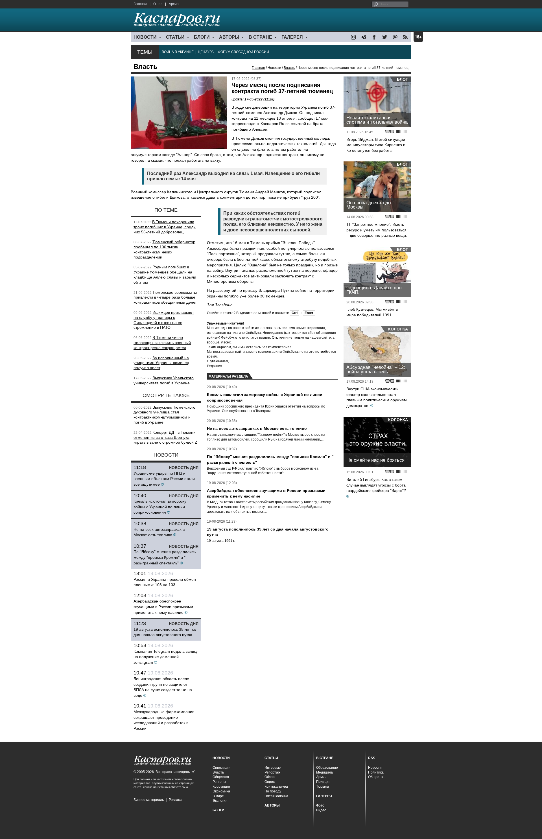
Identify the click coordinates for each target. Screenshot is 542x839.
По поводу (273, 791)
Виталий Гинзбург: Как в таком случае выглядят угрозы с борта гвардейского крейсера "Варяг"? (376, 485)
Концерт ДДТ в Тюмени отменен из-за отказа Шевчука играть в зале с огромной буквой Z (165, 437)
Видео (321, 810)
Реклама (175, 800)
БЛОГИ (202, 37)
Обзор (270, 777)
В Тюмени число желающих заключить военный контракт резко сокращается (162, 342)
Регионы (219, 782)
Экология (220, 801)
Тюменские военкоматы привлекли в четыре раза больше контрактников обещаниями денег (165, 297)
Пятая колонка (276, 796)
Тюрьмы (322, 786)
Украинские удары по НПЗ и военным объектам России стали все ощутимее (164, 479)
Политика (376, 772)
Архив (173, 4)
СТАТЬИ (175, 37)
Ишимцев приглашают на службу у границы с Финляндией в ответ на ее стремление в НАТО (164, 320)
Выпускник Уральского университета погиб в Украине (164, 380)
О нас (157, 4)
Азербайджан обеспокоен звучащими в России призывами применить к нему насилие (163, 606)
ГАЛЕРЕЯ (292, 37)
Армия (321, 777)
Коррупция (221, 786)
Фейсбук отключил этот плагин (245, 337)
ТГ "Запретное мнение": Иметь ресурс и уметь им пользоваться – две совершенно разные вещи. (376, 230)
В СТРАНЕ (260, 37)
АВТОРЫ (229, 37)
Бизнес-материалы (149, 800)
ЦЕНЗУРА (206, 52)
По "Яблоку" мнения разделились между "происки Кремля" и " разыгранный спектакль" (165, 557)
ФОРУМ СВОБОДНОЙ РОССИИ (243, 52)
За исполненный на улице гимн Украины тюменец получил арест (161, 363)
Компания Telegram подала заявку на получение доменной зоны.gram (166, 657)
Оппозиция (222, 768)
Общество (221, 777)
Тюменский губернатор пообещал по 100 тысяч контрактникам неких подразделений (164, 249)
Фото (320, 805)
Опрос (270, 782)
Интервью (273, 768)
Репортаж (272, 772)
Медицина (324, 772)
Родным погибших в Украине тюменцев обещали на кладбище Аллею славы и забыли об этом (165, 274)
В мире (218, 796)
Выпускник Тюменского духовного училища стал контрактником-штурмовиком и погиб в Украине (164, 414)
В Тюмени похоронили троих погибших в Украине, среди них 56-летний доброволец (165, 227)
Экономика (221, 791)
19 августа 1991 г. (221, 541)
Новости (375, 768)
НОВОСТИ (145, 37)
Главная (140, 4)
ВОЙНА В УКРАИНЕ (178, 52)
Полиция (323, 782)
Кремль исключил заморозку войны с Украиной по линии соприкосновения (160, 506)
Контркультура (276, 786)
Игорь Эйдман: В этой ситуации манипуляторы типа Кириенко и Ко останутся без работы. (375, 145)
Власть (289, 68)
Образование (327, 768)
